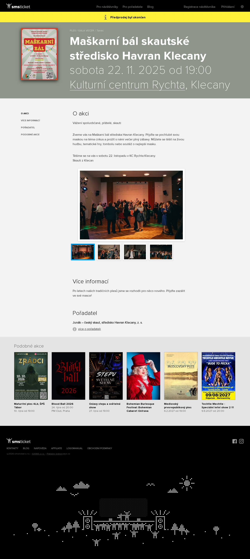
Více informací (30, 120)
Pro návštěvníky (107, 7)
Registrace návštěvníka (199, 7)
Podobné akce (30, 134)
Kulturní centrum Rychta (127, 85)
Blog (150, 7)
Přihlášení (228, 7)
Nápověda (40, 448)
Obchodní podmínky (99, 448)
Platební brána (54, 453)
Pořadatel (28, 127)
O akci (25, 113)
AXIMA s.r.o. (38, 453)
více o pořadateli (89, 329)
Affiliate (56, 448)
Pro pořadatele (133, 7)
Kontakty (12, 448)
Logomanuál (75, 448)
